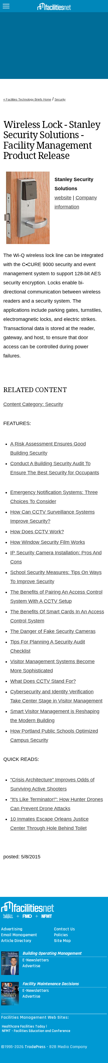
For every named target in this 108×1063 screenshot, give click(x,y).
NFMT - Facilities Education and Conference (36, 1031)
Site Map (62, 941)
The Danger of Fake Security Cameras (53, 631)
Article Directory (16, 941)
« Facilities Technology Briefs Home (27, 99)
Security (60, 99)
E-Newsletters (35, 960)
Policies (61, 935)
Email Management (19, 935)
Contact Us (64, 929)
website (63, 197)
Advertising (11, 929)
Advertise (31, 966)
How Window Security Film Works (47, 542)
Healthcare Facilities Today (23, 1026)
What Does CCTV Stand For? (43, 681)
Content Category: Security (33, 404)
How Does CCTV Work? (37, 531)
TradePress (35, 1047)
